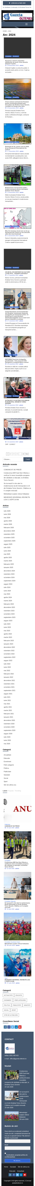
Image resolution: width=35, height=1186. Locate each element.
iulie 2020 (7, 737)
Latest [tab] (5, 791)
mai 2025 (7, 554)
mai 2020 (7, 744)
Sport (5, 781)
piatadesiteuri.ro (17, 1183)
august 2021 (8, 694)
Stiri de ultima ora (10, 785)
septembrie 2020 (9, 730)
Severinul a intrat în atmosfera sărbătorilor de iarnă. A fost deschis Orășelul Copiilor (16, 62)
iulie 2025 (7, 547)
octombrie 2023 (9, 614)
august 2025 (8, 544)
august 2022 (8, 660)
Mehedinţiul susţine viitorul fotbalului (16, 494)
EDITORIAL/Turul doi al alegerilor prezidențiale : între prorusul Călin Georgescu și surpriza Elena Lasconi (17, 361)
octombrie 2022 (9, 654)
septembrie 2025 (9, 541)
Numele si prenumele (11, 1138)
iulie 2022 (7, 664)
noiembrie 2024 (9, 574)
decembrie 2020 (9, 720)
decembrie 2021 (9, 680)
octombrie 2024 (9, 577)
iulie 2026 (7, 511)
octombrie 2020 (9, 727)
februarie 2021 (9, 714)
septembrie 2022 (9, 657)
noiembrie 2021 (9, 684)
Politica (15, 355)
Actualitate (8, 56)
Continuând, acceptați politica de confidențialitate (16, 1156)
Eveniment (16, 56)
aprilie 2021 (8, 707)
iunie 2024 (7, 591)
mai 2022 (7, 670)
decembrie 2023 (9, 607)
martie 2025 (8, 561)
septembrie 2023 (9, 617)
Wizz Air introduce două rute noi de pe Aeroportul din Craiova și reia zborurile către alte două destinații (17, 232)
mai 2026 (7, 518)
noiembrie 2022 (9, 650)
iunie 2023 (7, 627)
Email (6, 1145)
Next (27, 454)
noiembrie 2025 (9, 534)
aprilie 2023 (8, 634)
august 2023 (8, 621)
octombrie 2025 (9, 537)
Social (6, 778)
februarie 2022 (9, 674)
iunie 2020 (7, 740)
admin (22, 65)
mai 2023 (7, 631)
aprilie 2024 (8, 597)
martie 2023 (8, 637)
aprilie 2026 (8, 521)
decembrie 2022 (9, 647)
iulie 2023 (7, 624)
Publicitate (7, 771)
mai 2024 (7, 594)
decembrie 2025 (9, 531)
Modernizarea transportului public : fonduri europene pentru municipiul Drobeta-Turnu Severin (16, 189)
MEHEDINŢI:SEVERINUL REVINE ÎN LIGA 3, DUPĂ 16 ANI (17, 498)
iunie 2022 (7, 667)
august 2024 (8, 584)
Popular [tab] (11, 791)
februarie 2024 (9, 604)
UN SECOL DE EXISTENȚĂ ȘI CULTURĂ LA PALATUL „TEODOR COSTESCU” (17, 272)
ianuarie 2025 (8, 567)
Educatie (7, 758)
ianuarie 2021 (8, 717)
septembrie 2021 (9, 690)
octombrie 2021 (9, 687)
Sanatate (7, 775)
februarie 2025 (9, 564)
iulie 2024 (7, 587)
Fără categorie (9, 765)
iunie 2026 (7, 514)
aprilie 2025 (8, 557)
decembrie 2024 (9, 571)
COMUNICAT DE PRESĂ (12, 470)
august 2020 (8, 734)
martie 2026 (8, 524)
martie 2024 (8, 601)
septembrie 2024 (9, 581)
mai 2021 (7, 704)
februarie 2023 (9, 640)
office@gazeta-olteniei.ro (18, 1058)
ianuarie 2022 (8, 677)
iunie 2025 (7, 551)
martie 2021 (8, 710)
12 (23, 454)
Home (6, 1167)
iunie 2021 (7, 700)
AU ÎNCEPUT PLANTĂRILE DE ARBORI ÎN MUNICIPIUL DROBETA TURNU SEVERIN (17, 402)
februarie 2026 (9, 527)
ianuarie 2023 (8, 644)
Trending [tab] (18, 791)
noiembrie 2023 (9, 611)
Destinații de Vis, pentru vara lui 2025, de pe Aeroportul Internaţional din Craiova (17, 148)
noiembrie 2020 (9, 724)
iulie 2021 (7, 697)
